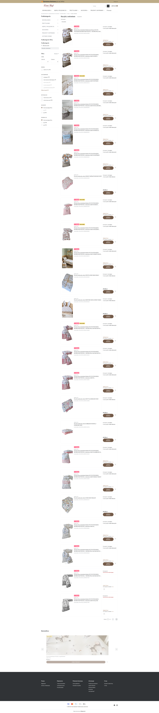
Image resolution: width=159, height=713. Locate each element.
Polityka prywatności (93, 683)
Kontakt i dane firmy (108, 683)
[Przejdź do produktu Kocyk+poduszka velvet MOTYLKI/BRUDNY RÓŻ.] (67, 407)
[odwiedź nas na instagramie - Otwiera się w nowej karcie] (117, 705)
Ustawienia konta (60, 685)
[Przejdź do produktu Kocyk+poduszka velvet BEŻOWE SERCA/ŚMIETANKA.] (67, 308)
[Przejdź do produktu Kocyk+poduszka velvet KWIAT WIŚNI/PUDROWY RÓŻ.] (67, 184)
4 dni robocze (46, 97)
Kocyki (68, 13)
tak (44, 110)
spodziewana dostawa (48, 87)
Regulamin (43, 683)
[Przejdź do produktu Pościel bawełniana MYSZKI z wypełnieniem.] (77, 645)
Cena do (53, 59)
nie (44, 112)
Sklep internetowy (79, 711)
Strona (105, 619)
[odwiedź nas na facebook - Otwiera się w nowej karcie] (114, 705)
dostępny (46, 77)
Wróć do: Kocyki (46, 45)
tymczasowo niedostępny (49, 79)
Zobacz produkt (108, 44)
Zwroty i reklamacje (45, 685)
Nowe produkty (92, 687)
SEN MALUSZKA (63, 13)
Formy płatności (76, 683)
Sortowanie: (63, 19)
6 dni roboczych (47, 100)
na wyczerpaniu (47, 85)
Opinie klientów (92, 685)
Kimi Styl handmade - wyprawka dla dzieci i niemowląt (50, 13)
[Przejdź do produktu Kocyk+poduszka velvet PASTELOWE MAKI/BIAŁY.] (67, 283)
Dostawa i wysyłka (77, 685)
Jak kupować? (91, 691)
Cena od (43, 59)
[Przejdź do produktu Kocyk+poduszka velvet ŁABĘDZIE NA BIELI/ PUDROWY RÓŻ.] (67, 431)
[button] (108, 6)
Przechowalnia (60, 687)
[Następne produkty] (113, 619)
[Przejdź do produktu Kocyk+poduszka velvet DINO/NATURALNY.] (67, 506)
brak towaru (46, 82)
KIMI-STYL (46, 69)
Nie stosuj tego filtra (47, 107)
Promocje (91, 689)
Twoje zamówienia (61, 683)
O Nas (105, 685)
